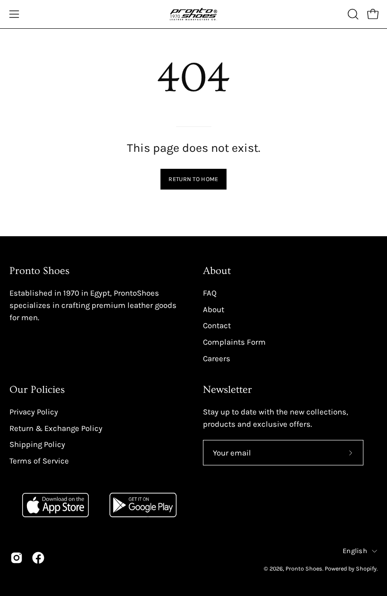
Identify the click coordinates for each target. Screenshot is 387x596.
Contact (217, 325)
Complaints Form (234, 341)
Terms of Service (39, 460)
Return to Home (193, 178)
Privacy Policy (33, 411)
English (355, 551)
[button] (352, 14)
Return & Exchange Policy (55, 427)
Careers (216, 358)
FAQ (210, 293)
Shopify (366, 568)
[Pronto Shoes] (193, 14)
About (217, 271)
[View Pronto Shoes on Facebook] (38, 558)
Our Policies (37, 390)
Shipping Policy (37, 444)
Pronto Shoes (304, 568)
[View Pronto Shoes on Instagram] (16, 558)
